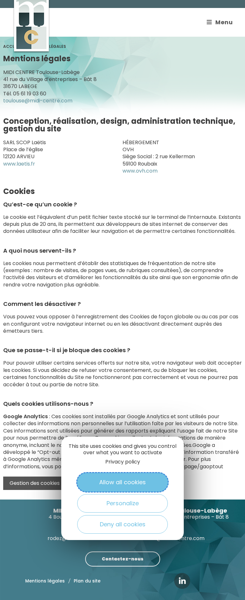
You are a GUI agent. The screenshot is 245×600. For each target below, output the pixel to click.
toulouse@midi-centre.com (37, 100)
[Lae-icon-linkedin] (182, 581)
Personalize (123, 503)
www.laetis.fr (19, 163)
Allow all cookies (122, 482)
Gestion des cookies (35, 483)
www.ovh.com (140, 170)
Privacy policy (122, 461)
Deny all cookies (122, 524)
